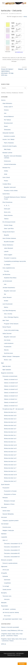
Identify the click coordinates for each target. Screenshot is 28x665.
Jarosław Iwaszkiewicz (9, 287)
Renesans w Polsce (9, 504)
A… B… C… (7, 205)
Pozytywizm (6, 487)
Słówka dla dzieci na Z (10, 478)
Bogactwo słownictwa (7, 373)
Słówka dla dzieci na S (10, 461)
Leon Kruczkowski (7, 304)
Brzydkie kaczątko (9, 241)
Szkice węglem (8, 254)
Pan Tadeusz (7, 119)
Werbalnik (3, 602)
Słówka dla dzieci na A (10, 412)
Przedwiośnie (7, 346)
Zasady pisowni (7, 589)
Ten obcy (6, 271)
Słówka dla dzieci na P (10, 455)
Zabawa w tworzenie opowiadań (10, 627)
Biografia (6, 235)
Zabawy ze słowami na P (11, 402)
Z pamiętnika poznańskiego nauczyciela (15, 261)
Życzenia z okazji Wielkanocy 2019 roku (12, 630)
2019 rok (3, 644)
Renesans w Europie (9, 501)
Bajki (2, 363)
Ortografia (4, 573)
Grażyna (6, 110)
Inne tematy (7, 340)
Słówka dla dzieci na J (10, 435)
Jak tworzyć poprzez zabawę (11, 612)
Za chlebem (7, 264)
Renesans (5, 497)
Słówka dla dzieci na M (10, 445)
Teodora (21, 92)
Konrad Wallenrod (9, 116)
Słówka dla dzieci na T (10, 468)
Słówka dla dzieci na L (10, 442)
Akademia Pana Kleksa (10, 277)
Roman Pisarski (7, 327)
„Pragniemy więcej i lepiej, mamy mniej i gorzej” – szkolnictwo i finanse (12, 634)
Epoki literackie (5, 484)
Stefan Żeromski (7, 333)
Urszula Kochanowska (10, 164)
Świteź (6, 126)
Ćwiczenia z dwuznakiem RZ (12, 553)
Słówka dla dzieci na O (10, 451)
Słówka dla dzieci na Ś (10, 464)
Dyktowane (7, 579)
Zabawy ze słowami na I (10, 399)
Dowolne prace (7, 527)
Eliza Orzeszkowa (7, 202)
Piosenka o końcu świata (11, 190)
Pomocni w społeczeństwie (10, 563)
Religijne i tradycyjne (8, 530)
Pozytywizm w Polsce (10, 494)
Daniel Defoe (6, 193)
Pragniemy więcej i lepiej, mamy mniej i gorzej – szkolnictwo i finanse (13, 639)
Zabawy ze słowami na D (11, 389)
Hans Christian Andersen (9, 238)
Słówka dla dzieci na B (10, 415)
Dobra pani (7, 208)
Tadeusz (6, 218)
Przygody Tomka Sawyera (11, 323)
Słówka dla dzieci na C (10, 418)
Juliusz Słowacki (7, 297)
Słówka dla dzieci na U (10, 471)
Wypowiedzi (4, 606)
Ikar (5, 294)
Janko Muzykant (8, 248)
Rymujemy (4, 592)
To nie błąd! (6, 586)
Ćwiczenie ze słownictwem (10, 376)
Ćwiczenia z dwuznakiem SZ (12, 556)
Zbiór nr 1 (5, 540)
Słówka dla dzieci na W (10, 474)
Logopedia (4, 537)
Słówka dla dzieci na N (10, 448)
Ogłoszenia (4, 566)
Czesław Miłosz (7, 184)
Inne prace (4, 517)
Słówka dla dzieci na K (16, 13)
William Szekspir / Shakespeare (11, 356)
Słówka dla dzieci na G (10, 432)
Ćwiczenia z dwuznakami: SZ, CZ (13, 543)
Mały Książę (7, 149)
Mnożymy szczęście (6, 560)
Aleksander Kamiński (8, 133)
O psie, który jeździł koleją (11, 330)
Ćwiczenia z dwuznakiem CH (12, 547)
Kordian (6, 300)
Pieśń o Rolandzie (9, 142)
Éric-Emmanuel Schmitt (9, 222)
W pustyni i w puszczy (10, 258)
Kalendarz (4, 533)
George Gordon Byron (9, 231)
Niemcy (6, 307)
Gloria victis (7, 212)
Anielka (6, 171)
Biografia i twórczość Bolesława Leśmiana (12, 156)
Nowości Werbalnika (8, 514)
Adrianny (8, 92)
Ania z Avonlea (8, 313)
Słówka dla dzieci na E (10, 425)
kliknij (25, 16)
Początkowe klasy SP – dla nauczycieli (13, 409)
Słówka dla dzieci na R (10, 458)
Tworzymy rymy (7, 596)
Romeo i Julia (7, 359)
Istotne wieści (6, 510)
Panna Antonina (8, 215)
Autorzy (3, 100)
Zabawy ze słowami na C (11, 386)
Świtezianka (7, 129)
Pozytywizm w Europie (10, 491)
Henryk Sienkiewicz (8, 245)
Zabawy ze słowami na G (11, 392)
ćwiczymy (6, 599)
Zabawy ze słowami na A (11, 379)
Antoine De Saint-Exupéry (10, 146)
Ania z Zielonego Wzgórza (11, 317)
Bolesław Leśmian (7, 152)
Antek (5, 174)
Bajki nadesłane (7, 369)
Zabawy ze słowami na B (11, 382)
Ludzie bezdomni (8, 343)
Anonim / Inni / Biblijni (8, 139)
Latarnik (6, 251)
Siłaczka (6, 350)
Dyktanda (5, 576)
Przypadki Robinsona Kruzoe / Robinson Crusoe (15, 198)
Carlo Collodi (6, 177)
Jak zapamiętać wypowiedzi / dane (12, 619)
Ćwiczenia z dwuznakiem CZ (12, 550)
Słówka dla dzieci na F (10, 428)
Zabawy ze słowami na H (11, 396)
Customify (18, 655)
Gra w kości (7, 615)
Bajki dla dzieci (7, 366)
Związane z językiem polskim (11, 520)
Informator (4, 507)
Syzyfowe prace (8, 353)
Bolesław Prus (6, 167)
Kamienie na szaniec (9, 136)
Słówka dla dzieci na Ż (10, 481)
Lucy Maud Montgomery (9, 310)
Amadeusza (15, 92)
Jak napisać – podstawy (9, 609)
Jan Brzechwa (6, 274)
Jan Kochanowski (7, 281)
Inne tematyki (4, 524)
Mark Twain (6, 320)
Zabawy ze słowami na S (11, 405)
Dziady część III (8, 106)
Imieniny (3, 92)
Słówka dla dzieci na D (10, 422)
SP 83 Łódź (6, 569)
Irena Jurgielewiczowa (9, 268)
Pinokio (6, 180)
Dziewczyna (7, 161)
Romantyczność (8, 123)
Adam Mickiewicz (7, 103)
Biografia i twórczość (10, 187)
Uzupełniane (7, 583)
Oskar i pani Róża (9, 228)
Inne (5, 113)
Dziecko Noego (8, 225)
